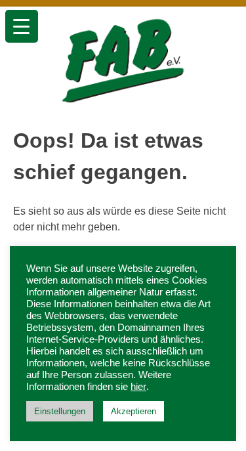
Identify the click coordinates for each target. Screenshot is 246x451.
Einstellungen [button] (59, 411)
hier (138, 386)
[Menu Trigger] (21, 26)
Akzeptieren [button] (133, 411)
